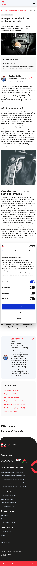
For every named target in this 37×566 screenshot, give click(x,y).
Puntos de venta (6, 542)
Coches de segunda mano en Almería (13, 476)
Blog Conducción (23, 10)
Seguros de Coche (7, 519)
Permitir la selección (18, 313)
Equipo (3, 535)
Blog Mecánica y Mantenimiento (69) (16, 404)
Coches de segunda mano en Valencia (13, 486)
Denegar (18, 318)
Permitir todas (18, 307)
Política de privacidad (6, 554)
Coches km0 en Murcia (8, 503)
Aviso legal (3, 555)
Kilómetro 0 (4, 515)
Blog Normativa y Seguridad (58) (14, 408)
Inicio (2, 10)
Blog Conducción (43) (11, 397)
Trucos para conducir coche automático (17, 69)
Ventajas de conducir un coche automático (18, 66)
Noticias (3, 539)
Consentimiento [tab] (7, 250)
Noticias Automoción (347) (12, 390)
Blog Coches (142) (10, 394)
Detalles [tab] (17, 250)
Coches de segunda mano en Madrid (12, 479)
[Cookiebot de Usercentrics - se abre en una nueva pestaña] (27, 246)
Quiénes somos (6, 531)
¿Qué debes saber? (9, 63)
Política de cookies (5, 557)
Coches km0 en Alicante (9, 495)
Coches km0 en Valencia (9, 506)
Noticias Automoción (11, 10)
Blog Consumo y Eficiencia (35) (14, 401)
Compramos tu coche (8, 522)
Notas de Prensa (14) (10, 411)
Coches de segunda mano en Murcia (12, 483)
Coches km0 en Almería (8, 499)
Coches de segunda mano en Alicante (13, 472)
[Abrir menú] (34, 3)
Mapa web (3, 553)
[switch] (32, 287)
